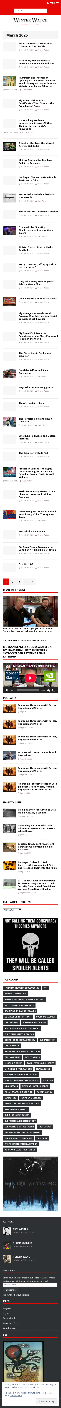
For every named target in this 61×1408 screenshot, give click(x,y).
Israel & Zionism (13, 1063)
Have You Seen (12, 802)
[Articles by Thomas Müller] (7, 1247)
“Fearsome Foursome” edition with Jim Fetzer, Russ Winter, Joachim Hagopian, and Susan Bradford (37, 786)
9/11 (45, 988)
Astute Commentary (15, 993)
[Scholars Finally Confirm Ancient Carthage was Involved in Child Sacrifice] (9, 849)
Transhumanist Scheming (18, 1138)
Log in (6, 1313)
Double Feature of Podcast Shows (38, 298)
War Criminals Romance (32, 531)
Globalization (47, 1040)
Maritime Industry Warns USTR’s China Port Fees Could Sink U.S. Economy (37, 494)
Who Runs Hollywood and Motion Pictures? (37, 437)
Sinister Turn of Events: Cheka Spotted (36, 248)
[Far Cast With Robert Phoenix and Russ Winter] (9, 758)
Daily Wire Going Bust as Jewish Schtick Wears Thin (36, 283)
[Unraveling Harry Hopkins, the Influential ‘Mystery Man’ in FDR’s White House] (9, 831)
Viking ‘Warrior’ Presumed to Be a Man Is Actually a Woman (37, 811)
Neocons (48, 1080)
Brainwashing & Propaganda (20, 1011)
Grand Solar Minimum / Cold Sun (22, 1051)
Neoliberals (11, 1086)
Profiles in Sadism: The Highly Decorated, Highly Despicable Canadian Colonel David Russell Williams (36, 473)
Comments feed (10, 1323)
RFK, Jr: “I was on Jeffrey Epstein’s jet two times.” (37, 266)
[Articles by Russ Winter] (7, 1233)
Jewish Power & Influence (40, 1063)
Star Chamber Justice (16, 1109)
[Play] (7, 690)
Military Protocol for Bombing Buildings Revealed (35, 161)
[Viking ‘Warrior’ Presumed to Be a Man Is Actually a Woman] (9, 815)
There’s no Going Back (31, 403)
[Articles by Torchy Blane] (7, 1260)
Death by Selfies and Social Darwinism (34, 371)
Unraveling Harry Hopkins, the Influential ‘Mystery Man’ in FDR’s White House (36, 828)
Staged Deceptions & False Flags (22, 1103)
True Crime (42, 1138)
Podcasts (9, 698)
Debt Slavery (11, 1022)
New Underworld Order (35, 1086)
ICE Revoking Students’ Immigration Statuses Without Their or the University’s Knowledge (36, 124)
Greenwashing (12, 1057)
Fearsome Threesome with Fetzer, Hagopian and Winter (37, 706)
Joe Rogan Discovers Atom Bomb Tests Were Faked (37, 178)
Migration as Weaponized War (21, 1074)
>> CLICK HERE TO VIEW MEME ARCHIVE (24, 640)
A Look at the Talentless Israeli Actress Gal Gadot (36, 144)
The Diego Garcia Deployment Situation (36, 354)
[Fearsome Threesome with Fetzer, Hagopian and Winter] (9, 711)
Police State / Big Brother (19, 1092)
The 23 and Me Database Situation (38, 211)
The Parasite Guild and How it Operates (35, 420)
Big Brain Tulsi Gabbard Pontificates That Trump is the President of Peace (36, 103)
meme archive (43, 1069)
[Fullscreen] (53, 690)
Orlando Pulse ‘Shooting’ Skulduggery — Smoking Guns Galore (36, 230)
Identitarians (32, 1057)
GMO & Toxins (12, 1045)
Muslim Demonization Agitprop (22, 1080)
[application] (30, 678)
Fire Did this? (26, 564)
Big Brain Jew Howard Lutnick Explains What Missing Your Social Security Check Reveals (38, 316)
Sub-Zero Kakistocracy (17, 1115)
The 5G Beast (44, 1126)
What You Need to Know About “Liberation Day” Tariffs (36, 45)
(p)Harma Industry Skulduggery (22, 988)
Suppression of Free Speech (19, 1126)
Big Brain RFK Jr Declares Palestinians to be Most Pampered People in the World (38, 336)
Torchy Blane (21, 1256)
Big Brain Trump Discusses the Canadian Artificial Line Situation (37, 548)
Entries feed (9, 1318)
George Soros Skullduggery (20, 1040)
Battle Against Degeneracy (19, 1005)
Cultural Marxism (46, 1016)
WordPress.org (10, 1328)
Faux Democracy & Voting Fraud (22, 1028)
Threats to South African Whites (22, 1132)
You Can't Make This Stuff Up (20, 1149)
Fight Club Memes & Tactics (19, 1034)
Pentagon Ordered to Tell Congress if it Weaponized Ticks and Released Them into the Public (37, 865)
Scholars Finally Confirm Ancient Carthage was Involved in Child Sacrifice (36, 846)
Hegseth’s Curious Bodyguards (36, 387)
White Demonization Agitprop (21, 1144)
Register (7, 1308)
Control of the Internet (18, 1016)
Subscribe (11, 1289)
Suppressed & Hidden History (20, 1121)
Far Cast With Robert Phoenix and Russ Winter (37, 754)
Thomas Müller (22, 1242)
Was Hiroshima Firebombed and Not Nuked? (36, 196)
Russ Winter (27, 89)
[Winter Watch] (30, 21)
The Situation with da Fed (33, 452)
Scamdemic (10, 1098)
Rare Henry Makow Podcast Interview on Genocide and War (36, 62)
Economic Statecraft (34, 1022)
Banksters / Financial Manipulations (25, 999)
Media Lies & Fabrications (18, 1069)
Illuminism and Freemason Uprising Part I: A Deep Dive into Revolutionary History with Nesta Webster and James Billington (37, 82)
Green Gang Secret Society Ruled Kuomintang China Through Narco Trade (38, 514)
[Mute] (48, 690)
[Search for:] (30, 10)
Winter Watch (43, 50)
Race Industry (44, 1092)
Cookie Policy (16, 1395)
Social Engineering (30, 1098)
